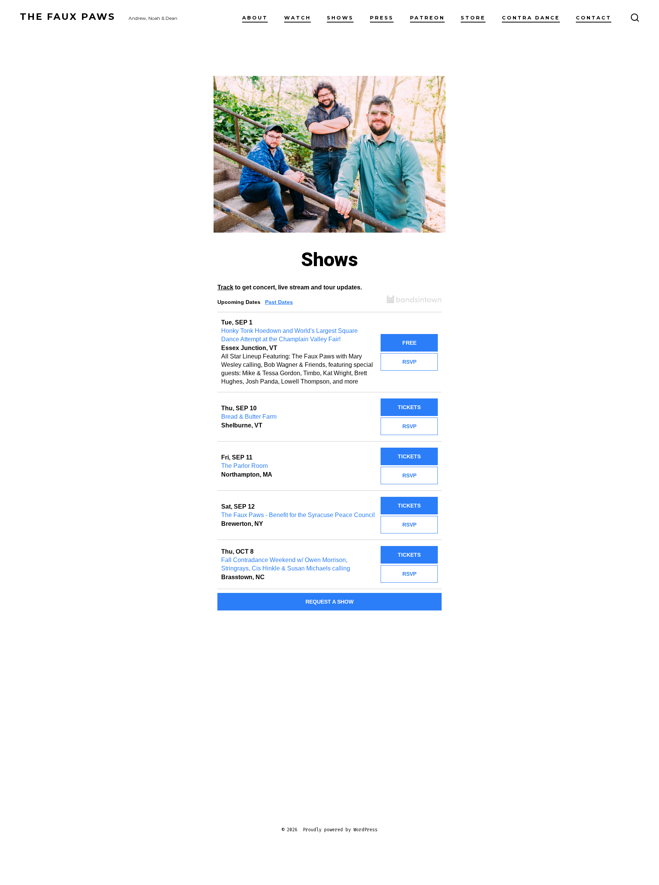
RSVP (409, 362)
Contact (593, 18)
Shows (340, 18)
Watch (297, 18)
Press (382, 18)
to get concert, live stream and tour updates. (289, 287)
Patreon (427, 18)
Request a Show (329, 602)
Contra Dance (531, 18)
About (255, 18)
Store (473, 18)
